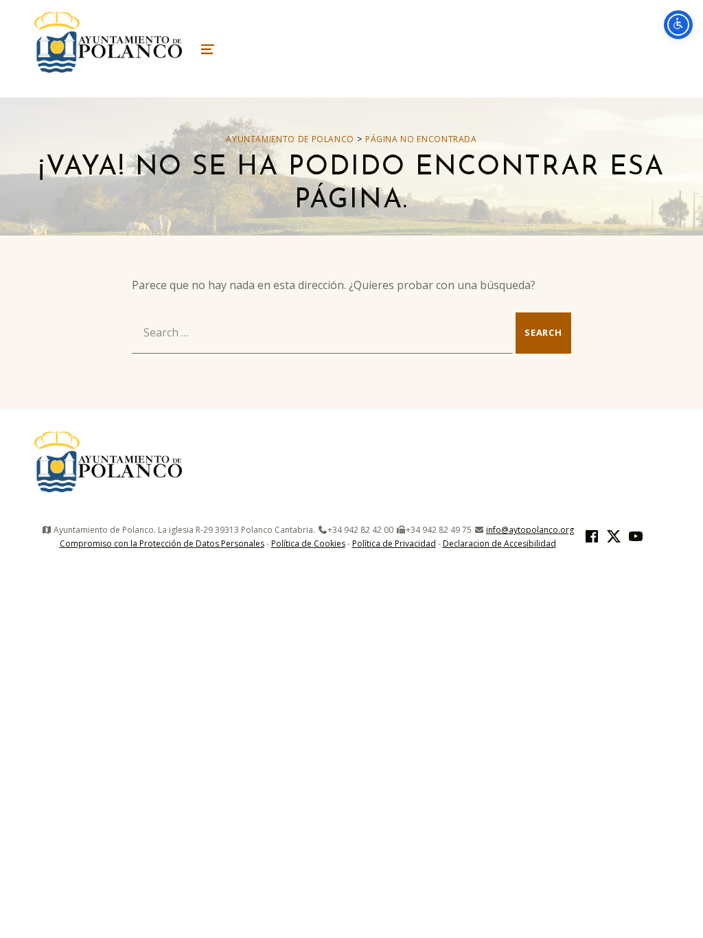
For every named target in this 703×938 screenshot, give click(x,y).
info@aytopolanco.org (530, 530)
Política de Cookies (308, 543)
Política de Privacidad (394, 543)
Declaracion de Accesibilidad (499, 543)
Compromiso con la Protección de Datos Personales (162, 543)
